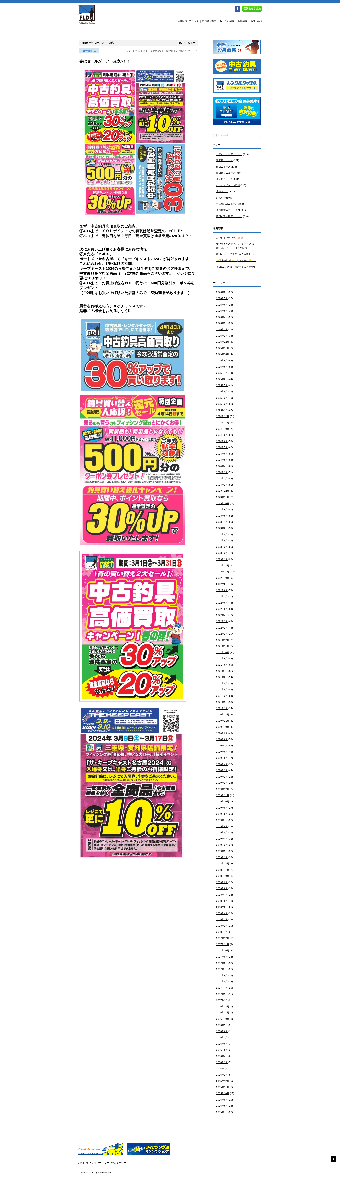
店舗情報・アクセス (188, 21)
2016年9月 (222, 1025)
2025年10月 (222, 354)
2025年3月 (222, 398)
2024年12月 (222, 416)
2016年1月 (222, 1074)
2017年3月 (222, 994)
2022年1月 (222, 633)
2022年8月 (222, 590)
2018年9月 (222, 882)
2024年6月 (222, 453)
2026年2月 (222, 329)
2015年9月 (222, 1099)
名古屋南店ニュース (226, 210)
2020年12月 (222, 714)
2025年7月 (222, 373)
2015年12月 (222, 1081)
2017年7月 (222, 969)
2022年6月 (222, 602)
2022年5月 (222, 609)
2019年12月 (222, 789)
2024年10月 (222, 429)
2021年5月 (222, 683)
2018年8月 (222, 888)
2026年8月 (222, 292)
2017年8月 (222, 963)
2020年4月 (222, 764)
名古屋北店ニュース (187, 51)
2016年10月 (222, 1019)
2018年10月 (222, 876)
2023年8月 (222, 515)
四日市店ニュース (225, 172)
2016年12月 (222, 1006)
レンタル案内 (227, 21)
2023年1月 (222, 559)
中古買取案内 (209, 21)
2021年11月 (222, 646)
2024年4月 (222, 466)
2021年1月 (222, 708)
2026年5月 (222, 310)
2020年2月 (222, 776)
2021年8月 (222, 665)
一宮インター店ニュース (229, 154)
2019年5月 (222, 832)
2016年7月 (222, 1037)
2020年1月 (222, 782)
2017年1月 (222, 1000)
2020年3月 (222, 770)
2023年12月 (222, 491)
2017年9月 (222, 956)
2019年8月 (222, 814)
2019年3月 (222, 845)
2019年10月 (222, 801)
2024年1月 (222, 484)
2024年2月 (222, 478)
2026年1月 (222, 335)
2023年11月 (222, 497)
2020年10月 (222, 727)
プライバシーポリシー (89, 1162)
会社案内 (242, 21)
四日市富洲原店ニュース (229, 216)
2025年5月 (222, 385)
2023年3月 (222, 547)
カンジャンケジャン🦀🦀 (229, 237)
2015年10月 (222, 1093)
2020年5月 (222, 758)
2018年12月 (222, 863)
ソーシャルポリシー (115, 1162)
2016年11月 (222, 1012)
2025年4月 (222, 391)
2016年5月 (222, 1050)
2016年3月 (222, 1062)
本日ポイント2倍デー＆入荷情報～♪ (235, 254)
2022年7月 (222, 596)
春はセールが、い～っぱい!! (99, 42)
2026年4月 (222, 317)
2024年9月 (222, 435)
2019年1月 (222, 857)
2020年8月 (222, 739)
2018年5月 (222, 907)
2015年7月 (222, 1112)
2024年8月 (222, 441)
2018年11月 (222, 870)
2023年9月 (222, 509)
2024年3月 (222, 472)
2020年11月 (222, 720)
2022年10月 (222, 578)
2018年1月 (222, 932)
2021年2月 (222, 702)
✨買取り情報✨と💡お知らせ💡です (236, 260)
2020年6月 (222, 751)
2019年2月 (222, 851)
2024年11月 (222, 422)
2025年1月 (222, 410)
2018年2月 (222, 925)
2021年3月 (222, 696)
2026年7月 (222, 298)
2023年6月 (222, 528)
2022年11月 (222, 571)
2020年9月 (222, 733)
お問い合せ (256, 21)
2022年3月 (222, 621)
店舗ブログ (170, 51)
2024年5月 (222, 459)
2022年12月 (222, 565)
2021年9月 (222, 658)
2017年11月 (222, 944)
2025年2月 (222, 404)
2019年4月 (222, 839)
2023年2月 (222, 553)
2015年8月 (222, 1105)
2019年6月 (222, 826)
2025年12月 (222, 342)
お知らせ (221, 197)
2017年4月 (222, 988)
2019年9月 (222, 807)
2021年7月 (222, 671)
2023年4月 (222, 540)
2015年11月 (222, 1087)
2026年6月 (222, 304)
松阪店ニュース (224, 179)
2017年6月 (222, 975)
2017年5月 (222, 981)
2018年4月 (222, 913)
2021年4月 (222, 689)
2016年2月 (222, 1068)
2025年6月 (222, 379)
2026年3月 (222, 323)
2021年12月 (222, 640)
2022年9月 (222, 584)
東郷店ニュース (224, 160)
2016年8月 (222, 1031)
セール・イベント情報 (228, 185)
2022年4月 (222, 615)
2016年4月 (222, 1056)
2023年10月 (222, 503)
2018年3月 (222, 919)
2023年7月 (222, 522)
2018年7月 (222, 894)
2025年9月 (222, 360)
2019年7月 (222, 820)
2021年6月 (222, 677)
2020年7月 (222, 745)
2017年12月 (222, 938)
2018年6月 (222, 901)
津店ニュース (223, 166)
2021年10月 (222, 652)
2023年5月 (222, 534)
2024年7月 (222, 447)
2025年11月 (222, 348)
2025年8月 (222, 366)
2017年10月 (222, 950)
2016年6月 (222, 1043)
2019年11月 (222, 795)
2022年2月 (222, 627)
